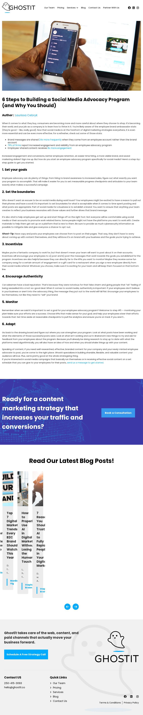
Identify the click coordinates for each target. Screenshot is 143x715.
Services (58, 692)
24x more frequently (50, 139)
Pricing (60, 7)
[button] (71, 7)
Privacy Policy (131, 702)
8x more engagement (60, 148)
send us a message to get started (85, 362)
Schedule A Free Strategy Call (26, 654)
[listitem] (7, 534)
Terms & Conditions (110, 702)
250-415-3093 (13, 683)
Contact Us (94, 7)
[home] (18, 8)
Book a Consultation (118, 413)
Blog (83, 7)
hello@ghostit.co (14, 687)
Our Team (49, 7)
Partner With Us (111, 7)
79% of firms (14, 145)
